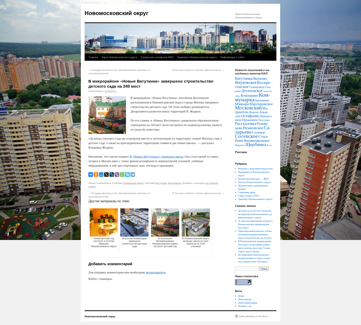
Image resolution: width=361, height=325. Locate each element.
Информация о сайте (232, 57)
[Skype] (127, 174)
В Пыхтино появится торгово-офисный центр (198, 69)
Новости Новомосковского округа (254, 182)
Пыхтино (264, 120)
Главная (93, 57)
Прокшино (250, 119)
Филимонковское (256, 140)
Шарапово (240, 145)
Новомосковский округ (117, 13)
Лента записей (244, 299)
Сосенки (258, 132)
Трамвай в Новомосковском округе (197, 57)
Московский (248, 107)
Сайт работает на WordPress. (254, 316)
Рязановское (253, 127)
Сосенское (246, 135)
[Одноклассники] (96, 174)
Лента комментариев (247, 302)
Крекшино (262, 100)
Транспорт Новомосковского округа (255, 198)
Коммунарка (252, 97)
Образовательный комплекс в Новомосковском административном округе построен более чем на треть (255, 234)
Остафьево (250, 115)
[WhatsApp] (122, 174)
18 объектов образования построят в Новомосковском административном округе (255, 224)
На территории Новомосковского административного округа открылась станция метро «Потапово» (254, 258)
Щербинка (255, 144)
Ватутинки (161, 183)
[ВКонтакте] (90, 174)
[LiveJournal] (111, 174)
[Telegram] (132, 174)
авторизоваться (155, 272)
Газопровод (256, 87)
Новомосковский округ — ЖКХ (253, 178)
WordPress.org (244, 306)
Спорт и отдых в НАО (248, 195)
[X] (106, 174)
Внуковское (245, 82)
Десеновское (174, 183)
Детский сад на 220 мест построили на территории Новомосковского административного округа (255, 214)
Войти (241, 295)
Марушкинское (261, 103)
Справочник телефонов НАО (157, 57)
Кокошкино (249, 95)
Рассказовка (245, 123)
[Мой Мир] (101, 174)
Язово (269, 145)
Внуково (260, 78)
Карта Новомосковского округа (119, 57)
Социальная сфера (133, 183)
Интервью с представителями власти (255, 168)
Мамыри (242, 103)
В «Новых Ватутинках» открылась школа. (157, 156)
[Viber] (117, 174)
